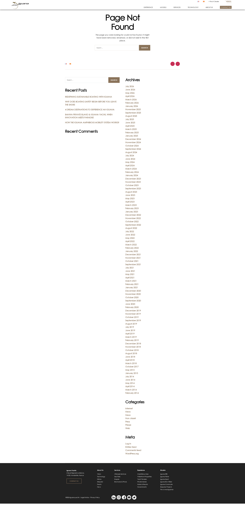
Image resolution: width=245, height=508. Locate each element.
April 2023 (129, 202)
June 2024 (130, 159)
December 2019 (133, 310)
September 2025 (133, 113)
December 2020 (133, 291)
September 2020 (133, 300)
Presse (128, 425)
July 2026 (129, 86)
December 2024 (133, 139)
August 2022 (131, 228)
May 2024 (130, 162)
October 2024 (132, 146)
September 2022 (133, 225)
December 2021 (133, 254)
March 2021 (131, 281)
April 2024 (129, 165)
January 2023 (131, 211)
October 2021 (132, 261)
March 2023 (131, 205)
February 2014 (132, 393)
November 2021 (133, 258)
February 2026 (132, 103)
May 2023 (130, 198)
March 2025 (131, 129)
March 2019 (131, 337)
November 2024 (133, 142)
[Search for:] (116, 48)
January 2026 (131, 106)
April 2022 (129, 241)
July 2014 (129, 376)
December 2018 (133, 343)
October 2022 (132, 221)
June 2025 (130, 122)
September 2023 (133, 188)
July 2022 (129, 231)
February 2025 (132, 132)
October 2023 (132, 185)
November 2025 (133, 109)
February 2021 (132, 284)
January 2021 (131, 287)
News (128, 412)
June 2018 (130, 357)
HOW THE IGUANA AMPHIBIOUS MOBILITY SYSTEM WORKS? (92, 122)
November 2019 (133, 314)
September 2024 (133, 149)
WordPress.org (132, 453)
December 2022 (133, 215)
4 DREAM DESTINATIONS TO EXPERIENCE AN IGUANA (89, 109)
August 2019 (131, 324)
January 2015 (131, 373)
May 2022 (130, 238)
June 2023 (130, 195)
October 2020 (132, 297)
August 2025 (131, 116)
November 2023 (133, 182)
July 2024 (129, 155)
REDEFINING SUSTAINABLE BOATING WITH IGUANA (88, 97)
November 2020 (133, 294)
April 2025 (129, 126)
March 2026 (131, 99)
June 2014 (130, 380)
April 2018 (129, 360)
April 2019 (129, 333)
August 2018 (131, 353)
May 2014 (130, 383)
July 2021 (129, 267)
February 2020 (132, 307)
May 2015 (130, 370)
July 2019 (129, 327)
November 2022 (133, 218)
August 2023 (131, 192)
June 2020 (130, 304)
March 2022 (131, 244)
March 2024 (131, 169)
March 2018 (131, 363)
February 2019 (132, 340)
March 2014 (131, 390)
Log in (128, 443)
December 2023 (133, 178)
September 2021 (133, 264)
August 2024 (131, 152)
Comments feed (133, 450)
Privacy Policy (95, 497)
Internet (129, 408)
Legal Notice (85, 497)
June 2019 (130, 330)
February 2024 (132, 172)
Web (127, 428)
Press (127, 421)
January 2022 (131, 251)
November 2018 (133, 347)
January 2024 (131, 175)
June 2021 (130, 271)
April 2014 (129, 386)
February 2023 (132, 208)
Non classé (130, 418)
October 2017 (132, 366)
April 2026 (129, 96)
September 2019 (133, 320)
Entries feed (130, 447)
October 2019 (132, 317)
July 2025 (129, 119)
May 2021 (130, 274)
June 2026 (130, 89)
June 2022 (130, 234)
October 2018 (132, 350)
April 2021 (129, 277)
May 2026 (130, 93)
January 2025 (131, 136)
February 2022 (132, 248)
